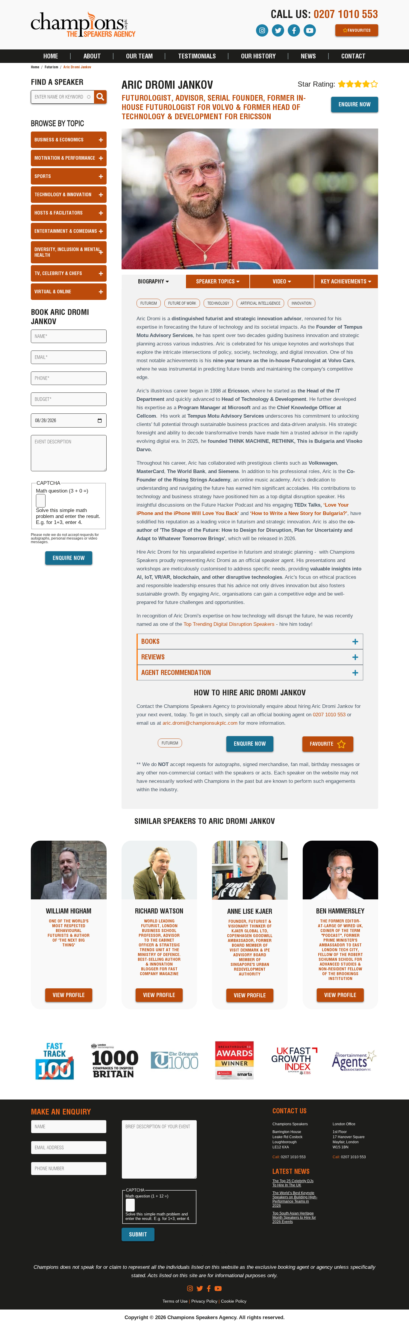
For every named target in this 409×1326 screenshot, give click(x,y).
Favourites (359, 30)
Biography (152, 281)
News (308, 56)
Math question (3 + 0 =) (62, 491)
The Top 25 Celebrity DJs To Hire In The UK (292, 1183)
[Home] (83, 24)
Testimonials (197, 56)
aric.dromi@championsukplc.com (200, 723)
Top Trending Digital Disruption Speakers (229, 624)
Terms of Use (175, 1301)
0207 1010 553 (345, 14)
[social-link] (190, 1288)
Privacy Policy (204, 1301)
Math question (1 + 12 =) (146, 1196)
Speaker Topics (216, 281)
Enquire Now (355, 104)
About (92, 56)
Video (280, 281)
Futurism (51, 67)
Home (50, 56)
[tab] (154, 281)
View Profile (69, 995)
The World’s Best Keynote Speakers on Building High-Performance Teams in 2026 (294, 1199)
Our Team (139, 56)
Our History (258, 56)
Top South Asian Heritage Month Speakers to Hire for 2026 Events (294, 1217)
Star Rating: (316, 84)
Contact (353, 56)
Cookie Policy (233, 1301)
